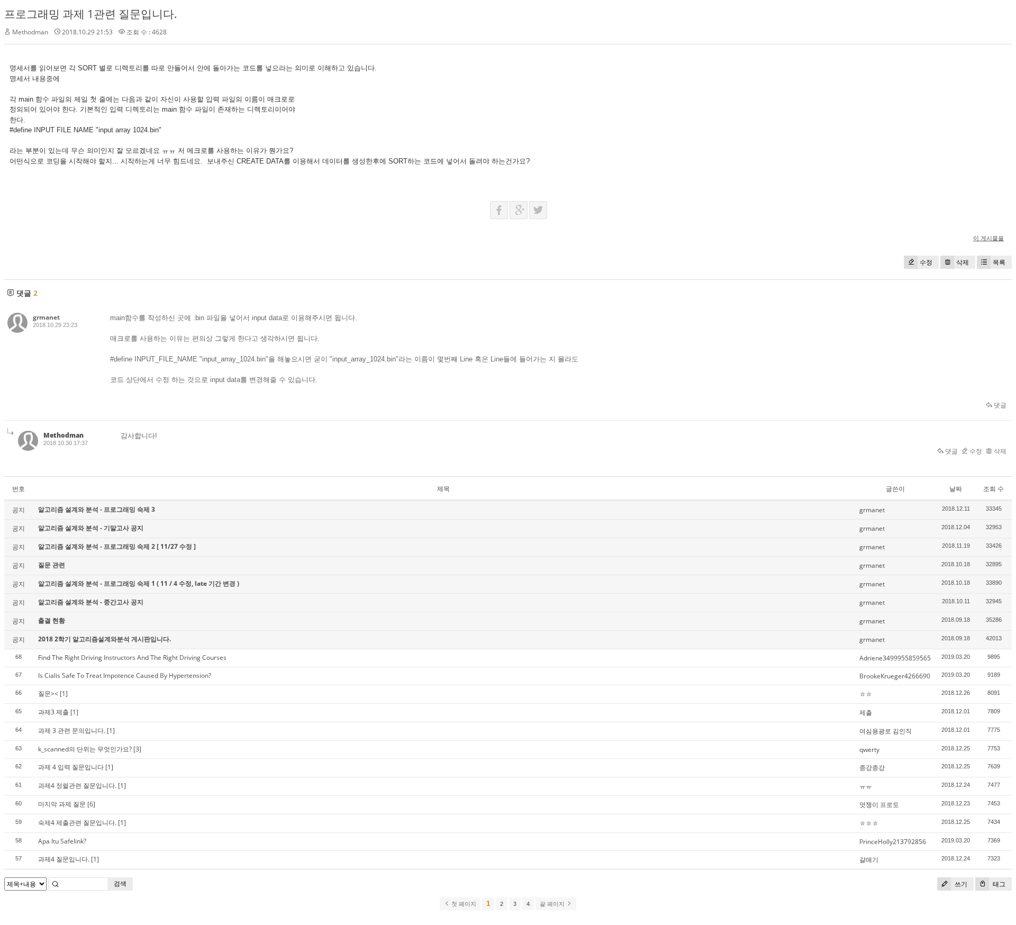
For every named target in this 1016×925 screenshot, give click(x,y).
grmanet (46, 317)
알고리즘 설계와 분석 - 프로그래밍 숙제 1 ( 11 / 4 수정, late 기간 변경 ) (138, 583)
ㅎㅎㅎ (868, 823)
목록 (999, 262)
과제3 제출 (53, 712)
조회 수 (993, 488)
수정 (926, 262)
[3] (137, 749)
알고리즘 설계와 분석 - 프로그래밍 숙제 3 (96, 509)
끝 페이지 (553, 904)
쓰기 (960, 883)
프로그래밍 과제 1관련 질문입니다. (90, 13)
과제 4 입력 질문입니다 (71, 767)
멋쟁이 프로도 (879, 804)
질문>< (48, 693)
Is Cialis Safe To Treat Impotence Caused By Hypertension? (124, 675)
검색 (120, 883)
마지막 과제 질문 (62, 804)
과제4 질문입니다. (63, 859)
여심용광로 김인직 (885, 731)
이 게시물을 (988, 238)
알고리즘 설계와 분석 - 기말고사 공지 (90, 527)
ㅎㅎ (865, 694)
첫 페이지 (463, 904)
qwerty (869, 749)
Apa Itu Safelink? (62, 841)
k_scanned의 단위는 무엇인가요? (85, 749)
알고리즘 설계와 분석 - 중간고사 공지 (90, 601)
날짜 (955, 488)
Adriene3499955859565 (895, 658)
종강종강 (872, 767)
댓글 (999, 405)
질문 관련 (51, 564)
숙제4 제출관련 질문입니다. (77, 822)
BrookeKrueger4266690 (894, 676)
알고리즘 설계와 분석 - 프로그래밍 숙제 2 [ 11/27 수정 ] (117, 546)
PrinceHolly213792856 (892, 841)
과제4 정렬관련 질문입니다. (77, 785)
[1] (64, 693)
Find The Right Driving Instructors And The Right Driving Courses (132, 657)
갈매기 (868, 859)
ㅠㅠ (865, 786)
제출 (865, 712)
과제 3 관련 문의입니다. (71, 730)
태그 (998, 883)
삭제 (962, 262)
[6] (91, 804)
